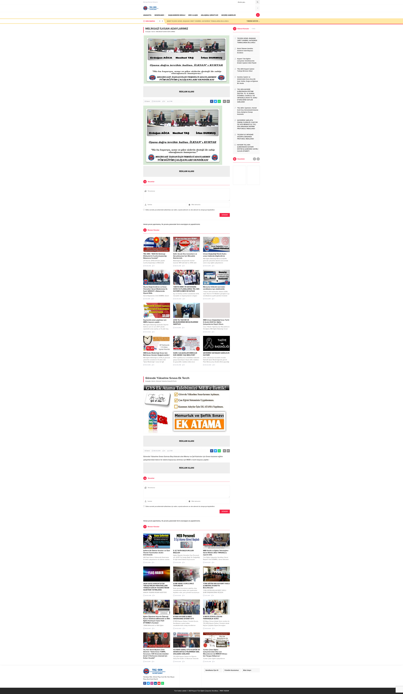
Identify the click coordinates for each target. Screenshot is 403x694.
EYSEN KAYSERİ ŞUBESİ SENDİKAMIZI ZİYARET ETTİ (183, 618)
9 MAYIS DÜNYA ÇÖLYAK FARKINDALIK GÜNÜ (212, 618)
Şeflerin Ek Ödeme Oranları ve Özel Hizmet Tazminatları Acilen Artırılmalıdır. (156, 553)
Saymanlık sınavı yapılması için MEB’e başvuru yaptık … (154, 321)
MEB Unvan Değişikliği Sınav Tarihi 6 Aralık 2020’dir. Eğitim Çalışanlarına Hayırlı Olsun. (216, 322)
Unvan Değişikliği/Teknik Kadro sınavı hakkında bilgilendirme (214, 255)
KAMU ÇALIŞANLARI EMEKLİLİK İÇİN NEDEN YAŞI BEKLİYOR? (185, 354)
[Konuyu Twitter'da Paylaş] (215, 101)
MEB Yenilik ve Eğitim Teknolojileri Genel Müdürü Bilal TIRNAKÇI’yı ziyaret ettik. (215, 553)
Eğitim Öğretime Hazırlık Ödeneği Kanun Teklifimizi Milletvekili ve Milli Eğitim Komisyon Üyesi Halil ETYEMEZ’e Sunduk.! (156, 620)
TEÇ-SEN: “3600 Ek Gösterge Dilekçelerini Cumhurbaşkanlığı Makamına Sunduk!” (155, 256)
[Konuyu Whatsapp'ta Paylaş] (219, 101)
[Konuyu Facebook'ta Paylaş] (211, 101)
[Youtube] (159, 683)
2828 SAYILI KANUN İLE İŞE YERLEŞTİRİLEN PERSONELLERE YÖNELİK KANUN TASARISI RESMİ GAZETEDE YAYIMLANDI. (156, 587)
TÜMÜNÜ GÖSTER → (253, 21)
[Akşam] (239, 175)
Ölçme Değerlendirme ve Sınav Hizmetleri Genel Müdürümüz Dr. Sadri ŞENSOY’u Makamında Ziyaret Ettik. (155, 290)
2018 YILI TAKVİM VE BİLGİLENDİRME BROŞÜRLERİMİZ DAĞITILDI (185, 322)
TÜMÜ (253, 28)
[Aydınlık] (253, 175)
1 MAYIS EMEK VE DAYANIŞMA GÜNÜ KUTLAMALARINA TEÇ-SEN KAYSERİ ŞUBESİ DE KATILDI (186, 289)
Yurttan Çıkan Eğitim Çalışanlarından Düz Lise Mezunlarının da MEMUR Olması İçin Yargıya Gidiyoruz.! (215, 653)
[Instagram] (151, 683)
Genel (153, 31)
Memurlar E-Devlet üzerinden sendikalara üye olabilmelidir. (214, 288)
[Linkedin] (155, 683)
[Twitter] (148, 683)
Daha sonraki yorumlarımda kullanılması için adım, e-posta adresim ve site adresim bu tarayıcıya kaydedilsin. (180, 210)
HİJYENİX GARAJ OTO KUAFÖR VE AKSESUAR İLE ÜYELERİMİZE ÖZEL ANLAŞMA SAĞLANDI (186, 652)
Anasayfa (147, 31)
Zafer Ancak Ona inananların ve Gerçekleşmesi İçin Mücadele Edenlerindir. (185, 256)
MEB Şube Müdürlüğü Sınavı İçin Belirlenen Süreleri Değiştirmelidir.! (156, 354)
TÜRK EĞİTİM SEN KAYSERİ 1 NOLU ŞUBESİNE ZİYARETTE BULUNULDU (216, 586)
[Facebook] (144, 683)
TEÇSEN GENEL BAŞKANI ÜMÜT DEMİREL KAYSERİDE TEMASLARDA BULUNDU (198, 21)
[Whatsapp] (162, 683)
